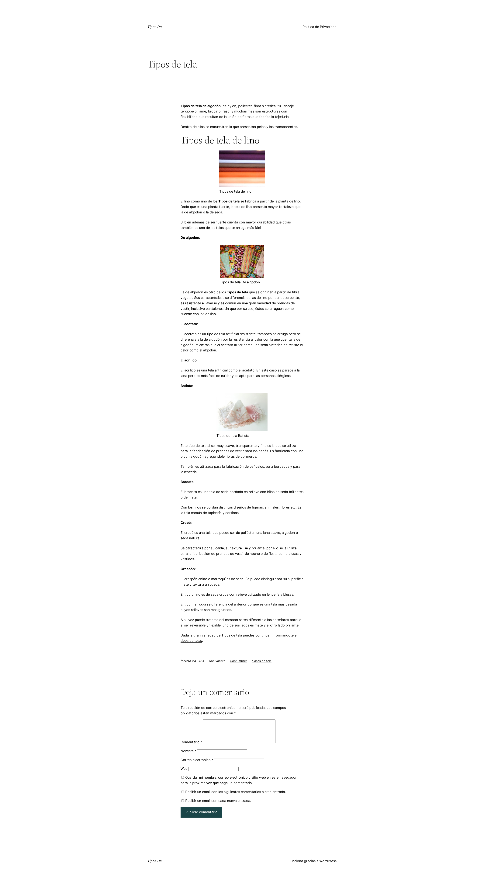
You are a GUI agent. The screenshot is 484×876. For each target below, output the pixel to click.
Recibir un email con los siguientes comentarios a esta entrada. (235, 792)
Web (184, 769)
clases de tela (261, 661)
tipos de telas (191, 641)
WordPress (328, 861)
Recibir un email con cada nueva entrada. (218, 801)
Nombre (188, 751)
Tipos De (154, 27)
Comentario (191, 742)
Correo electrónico (197, 760)
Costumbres (238, 661)
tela (238, 635)
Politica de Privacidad (319, 27)
